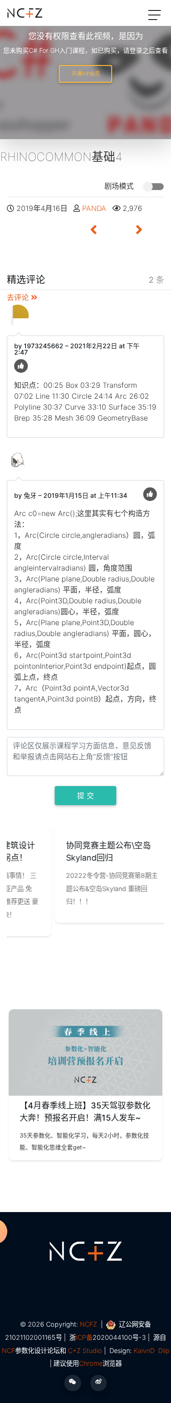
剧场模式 (120, 185)
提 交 (85, 795)
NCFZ (88, 1324)
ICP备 (84, 1337)
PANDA (95, 208)
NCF (8, 1350)
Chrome (91, 1363)
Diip (164, 1350)
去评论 (19, 297)
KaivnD (144, 1350)
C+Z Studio (85, 1350)
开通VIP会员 (86, 73)
